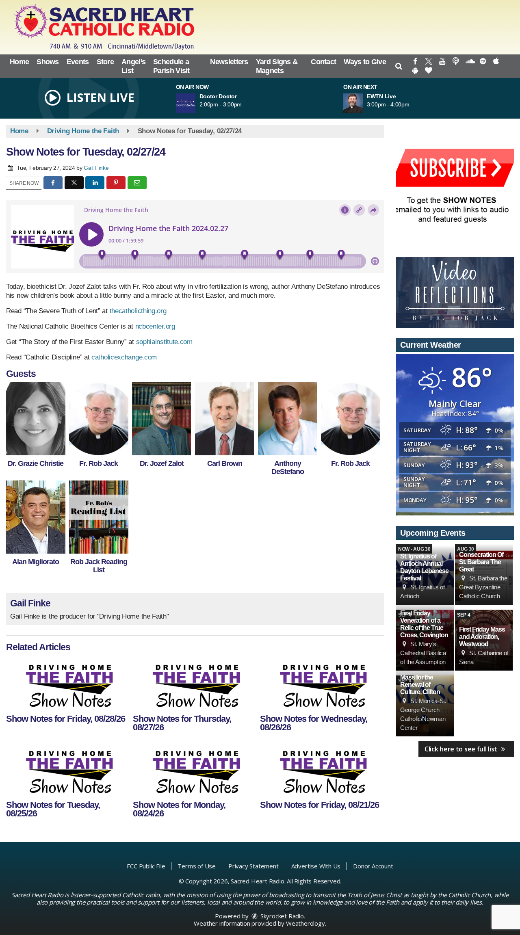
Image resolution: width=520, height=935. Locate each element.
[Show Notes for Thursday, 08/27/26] (194, 684)
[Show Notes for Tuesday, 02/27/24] (35, 418)
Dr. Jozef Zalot (162, 463)
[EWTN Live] (363, 103)
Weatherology (305, 923)
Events (78, 62)
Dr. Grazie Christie (35, 463)
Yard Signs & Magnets (277, 66)
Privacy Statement (253, 866)
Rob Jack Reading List (98, 566)
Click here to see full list (462, 749)
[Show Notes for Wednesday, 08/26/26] (321, 684)
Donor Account (373, 866)
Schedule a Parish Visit (171, 66)
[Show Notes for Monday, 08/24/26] (194, 770)
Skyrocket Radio (281, 916)
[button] (399, 66)
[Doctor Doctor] (195, 103)
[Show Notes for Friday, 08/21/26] (321, 770)
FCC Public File (146, 866)
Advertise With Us (316, 866)
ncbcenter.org (155, 326)
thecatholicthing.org (138, 311)
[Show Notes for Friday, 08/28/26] (67, 684)
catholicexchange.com (124, 357)
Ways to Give (365, 62)
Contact (323, 62)
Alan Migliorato (35, 562)
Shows (48, 62)
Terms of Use (197, 866)
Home (19, 62)
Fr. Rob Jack (98, 463)
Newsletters (229, 62)
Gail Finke (96, 167)
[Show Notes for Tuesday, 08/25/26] (67, 770)
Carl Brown (224, 463)
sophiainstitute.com (164, 342)
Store (105, 62)
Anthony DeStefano (287, 467)
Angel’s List (133, 66)
